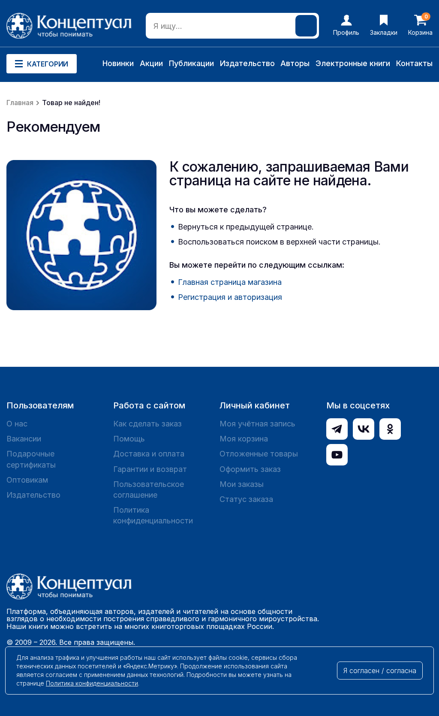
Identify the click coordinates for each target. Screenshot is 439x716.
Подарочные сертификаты (31, 459)
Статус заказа (246, 499)
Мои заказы (242, 484)
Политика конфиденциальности (153, 515)
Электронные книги (353, 63)
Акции (151, 63)
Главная (19, 102)
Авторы (295, 63)
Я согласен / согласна (379, 670)
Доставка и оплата (148, 453)
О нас (16, 423)
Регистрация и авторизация (230, 297)
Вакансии (23, 438)
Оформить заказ (250, 469)
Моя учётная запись (257, 423)
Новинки (118, 63)
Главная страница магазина (230, 282)
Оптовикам (27, 479)
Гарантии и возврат (150, 469)
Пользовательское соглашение (148, 489)
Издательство (247, 63)
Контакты (414, 63)
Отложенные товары (259, 453)
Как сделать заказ (147, 423)
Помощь (129, 438)
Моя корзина (244, 438)
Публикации (191, 63)
